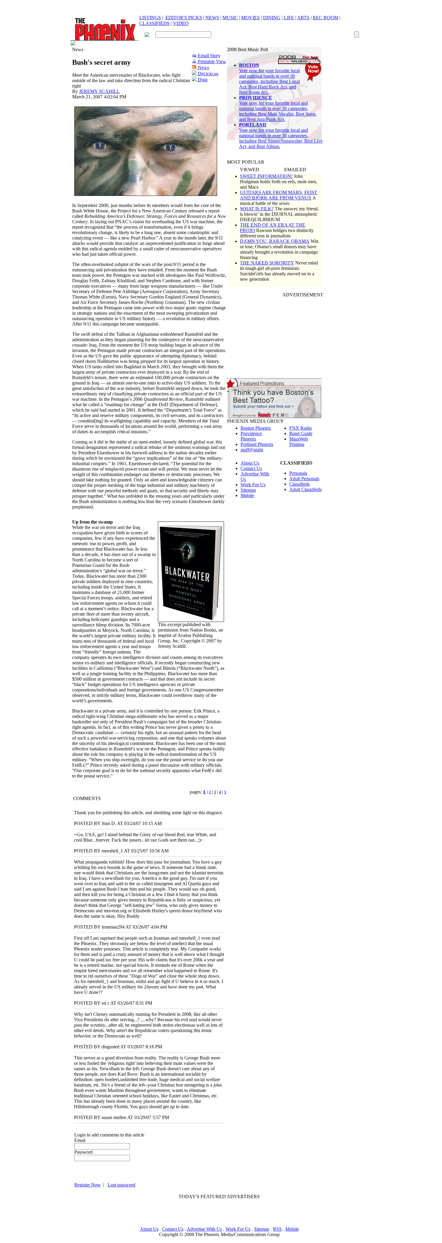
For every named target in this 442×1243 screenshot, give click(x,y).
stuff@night (252, 449)
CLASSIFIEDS (154, 23)
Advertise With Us (204, 1229)
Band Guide (300, 433)
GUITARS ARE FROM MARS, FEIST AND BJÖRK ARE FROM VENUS (278, 195)
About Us (250, 462)
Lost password (121, 1184)
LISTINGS (150, 17)
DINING (272, 17)
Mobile (247, 495)
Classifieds (299, 484)
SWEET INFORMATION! (266, 176)
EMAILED (295, 169)
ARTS (303, 17)
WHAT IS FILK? (257, 208)
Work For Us (253, 484)
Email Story (208, 55)
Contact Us (251, 468)
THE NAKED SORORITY (267, 262)
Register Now (87, 1184)
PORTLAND (252, 124)
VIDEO (181, 23)
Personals (298, 473)
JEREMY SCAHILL (99, 91)
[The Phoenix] (104, 39)
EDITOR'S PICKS (183, 17)
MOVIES (250, 17)
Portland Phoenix (257, 444)
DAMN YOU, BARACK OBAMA (274, 241)
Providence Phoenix (251, 436)
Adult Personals (304, 478)
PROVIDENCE (255, 97)
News (203, 67)
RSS (277, 1229)
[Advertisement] (219, 1212)
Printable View (211, 61)
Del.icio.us (207, 73)
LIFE (289, 17)
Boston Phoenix (256, 428)
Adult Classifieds (305, 489)
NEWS (212, 17)
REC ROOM (325, 17)
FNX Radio (300, 428)
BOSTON (249, 65)
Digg (202, 79)
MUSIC (230, 17)
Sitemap (248, 490)
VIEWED (249, 169)
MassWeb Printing (298, 441)
